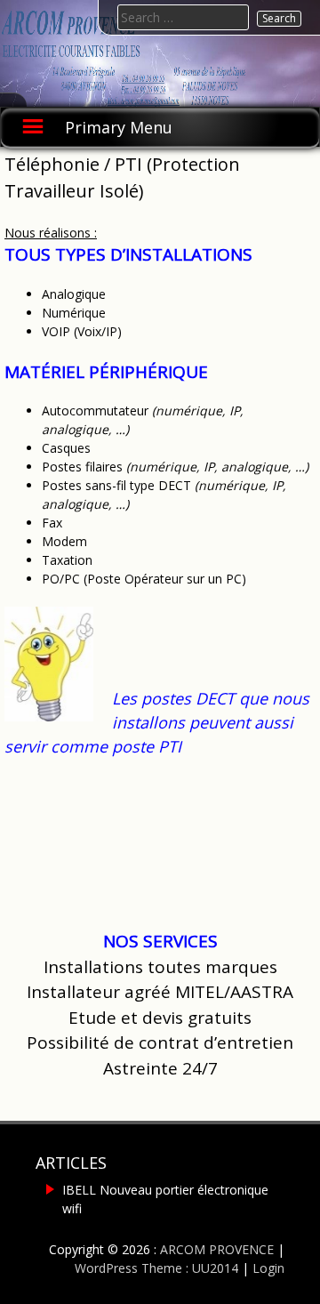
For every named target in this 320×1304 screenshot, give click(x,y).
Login (268, 1268)
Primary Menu (118, 127)
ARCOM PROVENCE (217, 1249)
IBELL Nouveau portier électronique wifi (165, 1199)
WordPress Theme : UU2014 (156, 1268)
